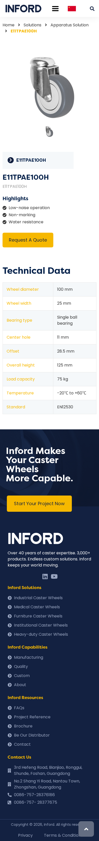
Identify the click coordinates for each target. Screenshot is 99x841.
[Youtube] (54, 576)
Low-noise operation (29, 208)
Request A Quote (28, 240)
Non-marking (22, 215)
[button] (39, 504)
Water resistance (26, 222)
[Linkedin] (45, 576)
